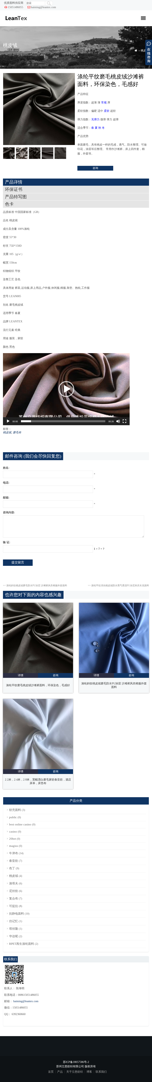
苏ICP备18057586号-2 (76, 1062)
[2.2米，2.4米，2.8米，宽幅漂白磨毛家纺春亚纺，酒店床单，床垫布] (38, 768)
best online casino (20, 824)
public (13, 817)
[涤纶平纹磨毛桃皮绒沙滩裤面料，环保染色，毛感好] (38, 672)
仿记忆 (13, 921)
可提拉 (13, 906)
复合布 (13, 898)
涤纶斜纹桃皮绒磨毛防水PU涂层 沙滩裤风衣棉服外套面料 (35, 585)
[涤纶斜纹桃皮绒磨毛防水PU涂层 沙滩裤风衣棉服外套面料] (114, 672)
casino (13, 831)
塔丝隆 (13, 928)
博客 (89, 1071)
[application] (66, 389)
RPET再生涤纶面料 (21, 943)
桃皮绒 (145, 50)
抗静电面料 (16, 913)
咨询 (95, 168)
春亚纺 (13, 860)
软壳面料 (15, 810)
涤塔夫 (13, 883)
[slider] (63, 421)
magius (13, 845)
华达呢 (13, 936)
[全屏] (124, 421)
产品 (60, 1071)
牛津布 (13, 853)
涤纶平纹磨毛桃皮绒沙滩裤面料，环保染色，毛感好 (38, 685)
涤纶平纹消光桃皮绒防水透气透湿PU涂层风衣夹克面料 (118, 585)
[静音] (118, 421)
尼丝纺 (13, 891)
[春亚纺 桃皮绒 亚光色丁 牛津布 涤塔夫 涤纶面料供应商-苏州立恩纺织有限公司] (16, 22)
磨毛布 (17, 432)
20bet (12, 838)
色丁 (12, 868)
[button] (66, 389)
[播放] (8, 421)
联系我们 (101, 1071)
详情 (20, 675)
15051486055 (15, 7)
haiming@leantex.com (43, 7)
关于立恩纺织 (74, 1071)
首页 (51, 1071)
